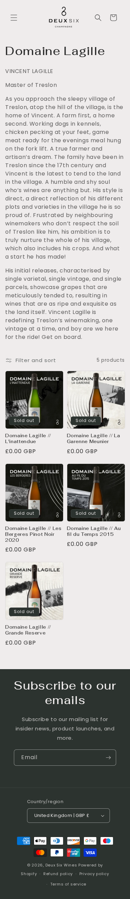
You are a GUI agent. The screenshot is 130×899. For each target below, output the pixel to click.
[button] (13, 17)
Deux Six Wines (61, 865)
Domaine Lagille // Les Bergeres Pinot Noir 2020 (33, 534)
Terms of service (68, 884)
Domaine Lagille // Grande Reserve (28, 630)
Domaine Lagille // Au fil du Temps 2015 (94, 531)
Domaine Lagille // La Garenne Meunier (93, 438)
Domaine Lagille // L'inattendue (28, 438)
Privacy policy (94, 873)
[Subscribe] (108, 757)
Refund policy (58, 873)
